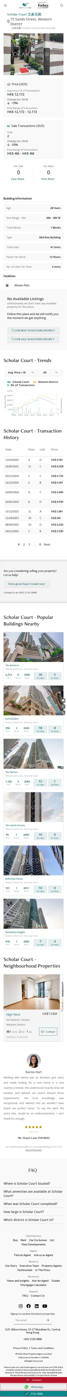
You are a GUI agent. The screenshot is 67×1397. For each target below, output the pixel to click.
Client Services (33, 1236)
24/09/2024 (12, 492)
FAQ (25, 1295)
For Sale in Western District (34, 339)
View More (17, 179)
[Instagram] (20, 1306)
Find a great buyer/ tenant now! (26, 584)
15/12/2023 (12, 511)
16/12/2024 (12, 482)
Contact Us (38, 1295)
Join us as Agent (43, 1255)
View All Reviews (33, 1150)
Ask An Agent (40, 1280)
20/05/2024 (12, 501)
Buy (15, 1240)
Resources (33, 1276)
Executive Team (29, 1265)
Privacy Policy (20, 1348)
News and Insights (18, 1280)
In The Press (42, 1270)
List (52, 1240)
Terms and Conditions (42, 1348)
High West (13, 1014)
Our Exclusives (38, 1240)
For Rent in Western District (35, 330)
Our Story (11, 1265)
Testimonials (25, 1270)
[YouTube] (44, 1306)
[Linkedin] (36, 1306)
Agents (33, 1250)
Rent (23, 1240)
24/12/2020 (12, 531)
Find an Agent (22, 1255)
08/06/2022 (12, 524)
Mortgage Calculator (34, 1284)
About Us (33, 1261)
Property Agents (52, 1265)
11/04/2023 (12, 518)
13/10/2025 (12, 459)
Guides (55, 1280)
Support (33, 1291)
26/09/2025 (12, 466)
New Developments (33, 1244)
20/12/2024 (12, 476)
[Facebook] (28, 1306)
